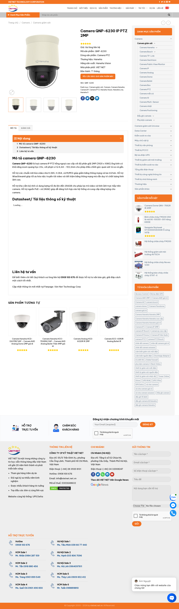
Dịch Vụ (93, 8)
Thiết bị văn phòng (144, 145)
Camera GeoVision (148, 60)
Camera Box (145, 85)
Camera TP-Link (147, 56)
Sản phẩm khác (142, 189)
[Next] (71, 61)
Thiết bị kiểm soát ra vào (146, 164)
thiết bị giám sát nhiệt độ (145, 376)
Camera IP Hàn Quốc (159, 335)
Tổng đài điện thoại (144, 169)
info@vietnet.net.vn (66, 478)
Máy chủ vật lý (142, 140)
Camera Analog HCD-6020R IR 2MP (83, 340)
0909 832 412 (78, 577)
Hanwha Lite (118, 90)
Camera (26, 22)
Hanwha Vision (106, 90)
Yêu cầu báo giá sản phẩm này (98, 76)
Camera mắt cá (147, 93)
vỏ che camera (152, 384)
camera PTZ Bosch (155, 339)
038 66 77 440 (79, 545)
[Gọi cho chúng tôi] (103, 474)
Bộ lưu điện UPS (142, 155)
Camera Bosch (146, 52)
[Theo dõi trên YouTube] (169, 2)
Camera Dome (146, 77)
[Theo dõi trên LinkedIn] (167, 2)
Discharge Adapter (162, 356)
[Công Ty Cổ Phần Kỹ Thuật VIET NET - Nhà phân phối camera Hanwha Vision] (13, 8)
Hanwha (98, 59)
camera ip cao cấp (159, 331)
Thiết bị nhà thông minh (146, 179)
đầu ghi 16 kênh (141, 397)
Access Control (141, 294)
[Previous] (13, 61)
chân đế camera (141, 343)
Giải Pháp (130, 8)
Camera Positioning (148, 110)
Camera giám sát (42, 22)
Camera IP (144, 68)
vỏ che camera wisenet (144, 393)
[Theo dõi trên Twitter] (162, 2)
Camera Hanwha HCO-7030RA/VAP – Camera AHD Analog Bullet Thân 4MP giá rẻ (52, 342)
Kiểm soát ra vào (143, 135)
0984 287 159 (32, 555)
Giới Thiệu (83, 8)
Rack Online (156, 364)
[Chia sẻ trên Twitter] (87, 98)
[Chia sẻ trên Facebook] (83, 98)
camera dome (141, 306)
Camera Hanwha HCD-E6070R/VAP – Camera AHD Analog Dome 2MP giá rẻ (22, 341)
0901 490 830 (35, 588)
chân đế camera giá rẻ (160, 343)
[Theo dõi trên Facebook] (159, 2)
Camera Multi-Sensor (149, 102)
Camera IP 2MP (152, 327)
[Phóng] (11, 92)
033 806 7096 (74, 555)
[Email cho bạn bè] (92, 98)
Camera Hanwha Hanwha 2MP (147, 314)
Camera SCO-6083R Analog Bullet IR (114, 340)
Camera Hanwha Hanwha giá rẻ (148, 323)
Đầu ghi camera (144, 116)
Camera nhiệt (146, 106)
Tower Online (163, 376)
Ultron (137, 380)
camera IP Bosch (142, 331)
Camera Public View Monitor (152, 64)
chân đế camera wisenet (145, 347)
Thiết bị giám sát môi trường (148, 160)
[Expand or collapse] (120, 137)
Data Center (141, 131)
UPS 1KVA (146, 380)
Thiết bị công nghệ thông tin (148, 174)
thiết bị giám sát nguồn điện (146, 372)
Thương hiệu (141, 184)
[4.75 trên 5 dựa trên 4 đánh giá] (104, 44)
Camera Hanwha (147, 47)
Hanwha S (84, 92)
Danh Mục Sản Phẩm (20, 15)
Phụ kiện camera (144, 120)
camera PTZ (140, 339)
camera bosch (152, 302)
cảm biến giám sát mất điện (146, 351)
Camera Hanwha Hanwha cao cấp (149, 319)
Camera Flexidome (156, 306)
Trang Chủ (72, 8)
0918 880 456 (30, 566)
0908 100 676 (68, 277)
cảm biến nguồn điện (143, 356)
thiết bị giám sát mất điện (145, 368)
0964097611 (75, 566)
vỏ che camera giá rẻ (143, 389)
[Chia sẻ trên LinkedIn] (97, 98)
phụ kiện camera (142, 364)
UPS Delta (139, 384)
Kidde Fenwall (152, 360)
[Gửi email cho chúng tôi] (164, 2)
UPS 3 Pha (157, 380)
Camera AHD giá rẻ (160, 298)
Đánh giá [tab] (25, 128)
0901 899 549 (33, 577)
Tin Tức (141, 8)
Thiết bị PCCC (141, 150)
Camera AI (144, 98)
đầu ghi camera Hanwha (145, 405)
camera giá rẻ (141, 310)
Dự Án (152, 8)
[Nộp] (169, 15)
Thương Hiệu (115, 8)
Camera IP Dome (142, 335)
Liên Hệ (160, 8)
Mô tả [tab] (13, 128)
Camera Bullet (146, 81)
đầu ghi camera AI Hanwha (146, 401)
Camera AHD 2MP (142, 298)
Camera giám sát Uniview (147, 126)
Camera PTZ (145, 89)
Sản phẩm (103, 8)
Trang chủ (13, 22)
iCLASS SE (139, 360)
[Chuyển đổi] (171, 38)
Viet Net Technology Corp (67, 286)
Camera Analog (147, 73)
